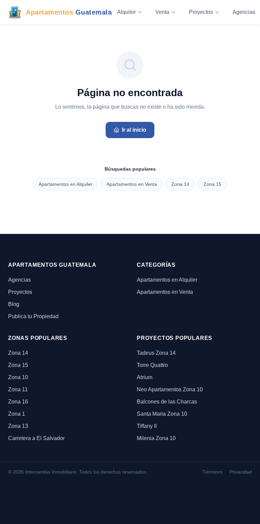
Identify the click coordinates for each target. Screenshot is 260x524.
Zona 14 (180, 184)
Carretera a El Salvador (36, 438)
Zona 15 (212, 184)
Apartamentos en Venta (132, 184)
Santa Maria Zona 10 (162, 414)
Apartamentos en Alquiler (65, 184)
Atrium (144, 377)
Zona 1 (16, 414)
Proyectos (201, 12)
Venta (162, 12)
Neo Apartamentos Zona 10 (170, 389)
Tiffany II (147, 426)
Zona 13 (18, 426)
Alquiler (126, 12)
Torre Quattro (152, 365)
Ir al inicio (134, 130)
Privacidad (241, 472)
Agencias (19, 280)
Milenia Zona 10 (156, 438)
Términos (212, 472)
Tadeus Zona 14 (156, 353)
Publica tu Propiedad (33, 316)
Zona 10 (18, 377)
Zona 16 (18, 402)
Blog (13, 304)
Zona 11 (18, 389)
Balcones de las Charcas (167, 402)
